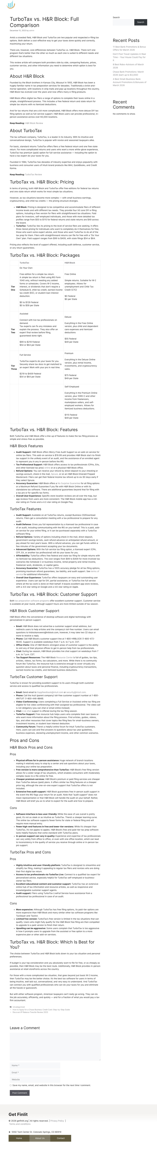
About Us (40, 1138)
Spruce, (54, 474)
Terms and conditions (20, 1124)
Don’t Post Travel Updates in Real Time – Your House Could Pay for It (129, 57)
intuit (55, 692)
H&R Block (70, 263)
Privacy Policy (57, 1121)
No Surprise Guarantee (69, 483)
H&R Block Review (34, 123)
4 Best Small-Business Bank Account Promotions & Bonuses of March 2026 (129, 82)
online (47, 468)
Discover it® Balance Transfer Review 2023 (30, 1012)
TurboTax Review (33, 174)
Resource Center (64, 657)
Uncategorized (19, 1007)
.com (60, 692)
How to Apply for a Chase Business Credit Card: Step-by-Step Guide (41, 1010)
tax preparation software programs (32, 600)
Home (19, 1138)
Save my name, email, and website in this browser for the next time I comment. (52, 1085)
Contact (61, 1138)
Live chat (26, 711)
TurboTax (24, 263)
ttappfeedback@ (44, 692)
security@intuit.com (76, 692)
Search (116, 17)
